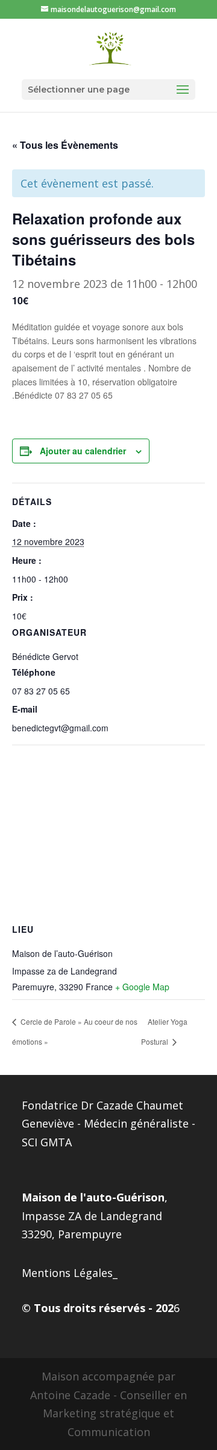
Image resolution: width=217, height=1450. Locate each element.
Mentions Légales (67, 1272)
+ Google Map (142, 987)
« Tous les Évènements (65, 145)
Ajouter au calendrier (83, 451)
